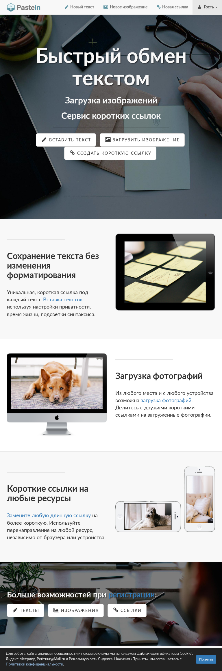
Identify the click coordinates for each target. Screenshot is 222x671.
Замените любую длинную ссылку (49, 515)
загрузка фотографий (166, 400)
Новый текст (81, 7)
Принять (206, 659)
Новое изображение (127, 7)
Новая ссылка (174, 7)
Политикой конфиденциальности (34, 664)
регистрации (131, 595)
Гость (208, 7)
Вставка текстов (62, 299)
